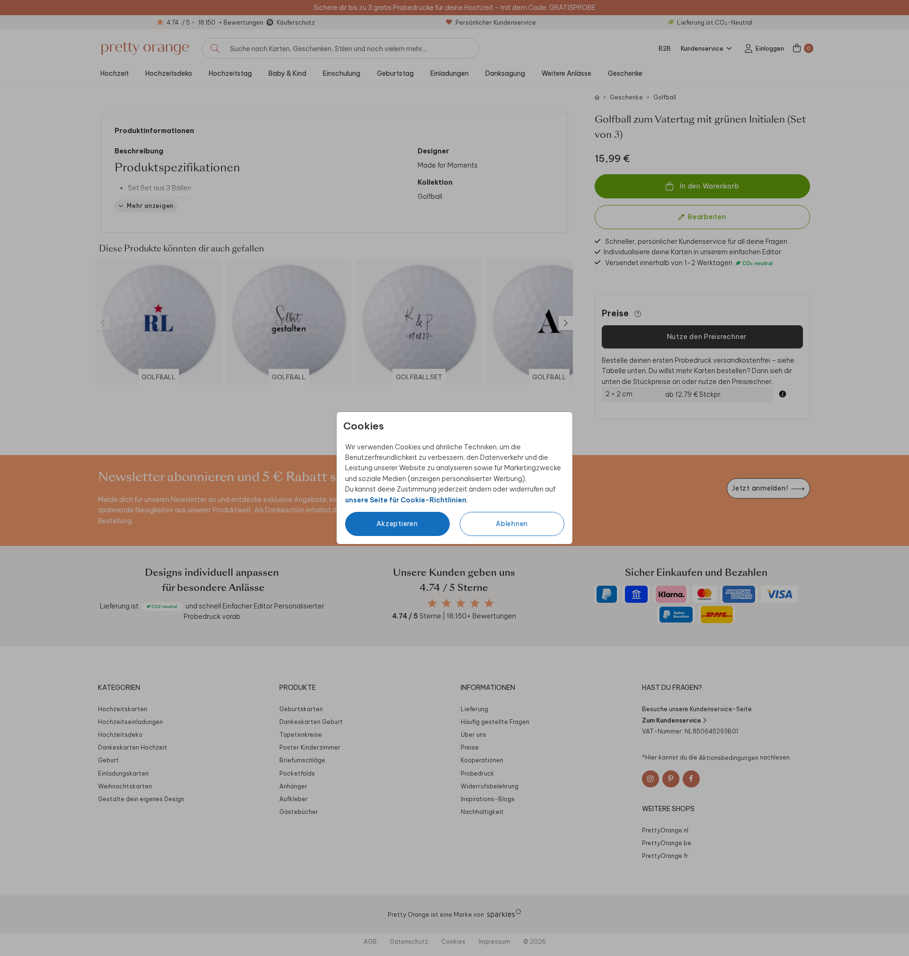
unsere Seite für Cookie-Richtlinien (405, 500)
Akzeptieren (397, 523)
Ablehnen (512, 523)
